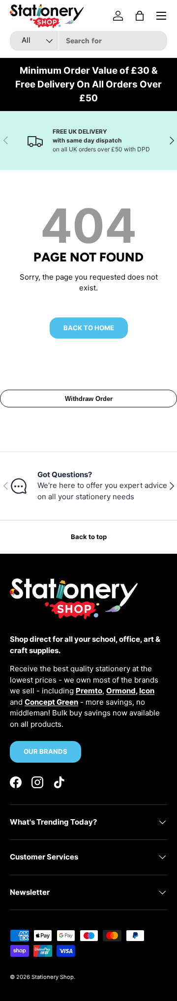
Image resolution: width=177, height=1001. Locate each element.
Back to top (89, 537)
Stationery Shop (52, 976)
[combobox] (88, 41)
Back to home (88, 328)
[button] (139, 16)
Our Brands (45, 751)
